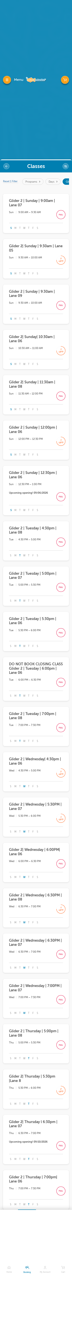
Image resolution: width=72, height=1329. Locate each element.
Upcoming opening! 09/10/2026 (28, 1141)
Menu (18, 80)
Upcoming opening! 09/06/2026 (28, 492)
